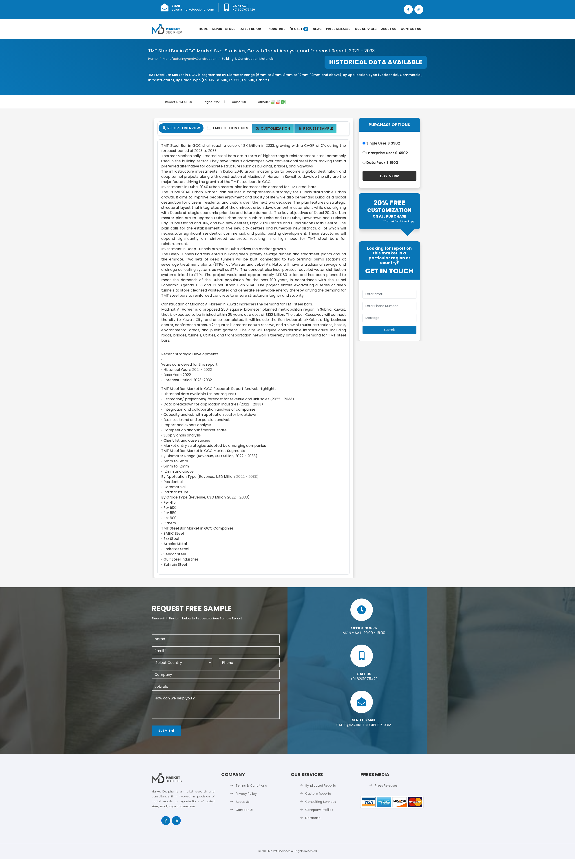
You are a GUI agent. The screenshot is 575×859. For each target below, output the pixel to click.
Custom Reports (318, 793)
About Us (388, 29)
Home (203, 29)
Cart (300, 29)
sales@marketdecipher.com (193, 9)
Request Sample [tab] (316, 128)
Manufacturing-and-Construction (190, 58)
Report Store (223, 29)
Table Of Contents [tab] (228, 128)
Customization (273, 128)
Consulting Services (320, 801)
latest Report (251, 29)
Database (313, 818)
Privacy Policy (246, 793)
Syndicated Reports (320, 785)
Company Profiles (319, 810)
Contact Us (411, 29)
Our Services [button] (366, 29)
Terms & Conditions (251, 785)
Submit (164, 730)
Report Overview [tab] (181, 128)
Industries (276, 29)
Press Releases (338, 29)
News (317, 29)
